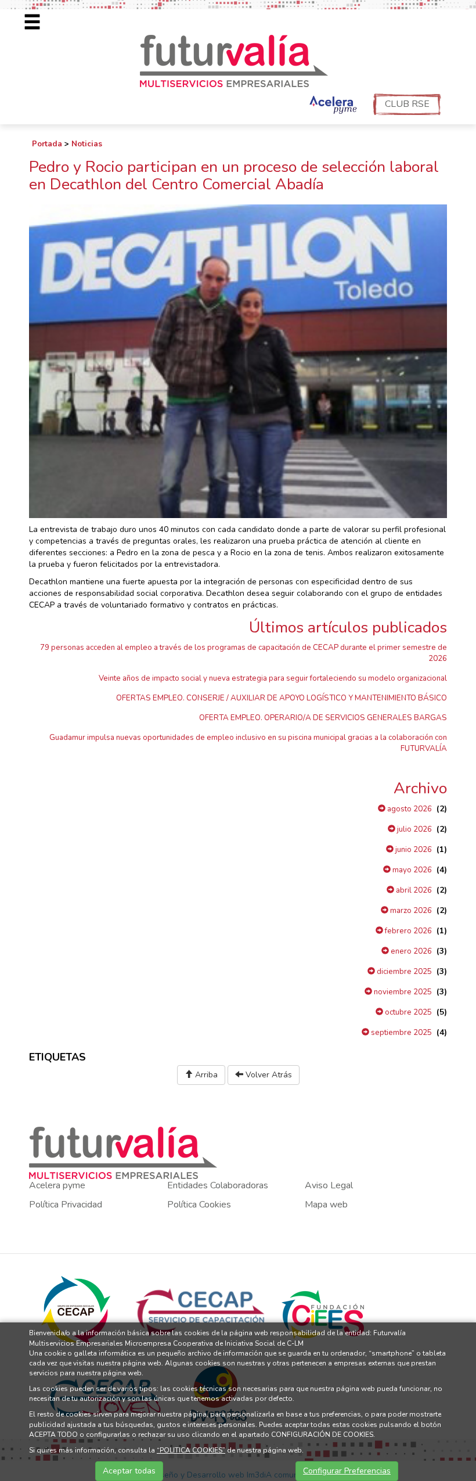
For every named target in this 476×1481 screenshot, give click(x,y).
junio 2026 (413, 849)
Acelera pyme (57, 1185)
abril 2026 (413, 890)
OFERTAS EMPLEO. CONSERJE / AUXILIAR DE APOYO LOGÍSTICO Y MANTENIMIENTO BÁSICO (281, 698)
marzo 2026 (410, 910)
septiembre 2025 (400, 1032)
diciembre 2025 (403, 971)
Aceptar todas (129, 1470)
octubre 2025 (407, 1012)
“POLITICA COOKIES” (191, 1450)
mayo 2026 (411, 870)
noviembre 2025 (402, 992)
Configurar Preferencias (347, 1470)
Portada (47, 144)
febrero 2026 (407, 931)
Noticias (86, 144)
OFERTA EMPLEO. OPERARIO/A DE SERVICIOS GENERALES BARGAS (323, 718)
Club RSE (407, 104)
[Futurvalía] (238, 60)
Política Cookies (199, 1204)
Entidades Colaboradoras (217, 1185)
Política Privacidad (65, 1204)
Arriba (205, 1074)
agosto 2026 (408, 809)
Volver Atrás (267, 1074)
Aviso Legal (329, 1185)
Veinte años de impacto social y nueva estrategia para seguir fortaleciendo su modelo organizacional (273, 678)
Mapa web (326, 1204)
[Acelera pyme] (331, 105)
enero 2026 (410, 951)
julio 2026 (413, 829)
